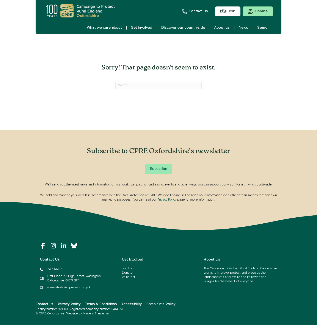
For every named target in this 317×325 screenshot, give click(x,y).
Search (263, 28)
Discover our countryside (183, 28)
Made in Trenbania (96, 313)
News (243, 28)
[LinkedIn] (64, 246)
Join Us (127, 268)
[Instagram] (53, 246)
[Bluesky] (74, 246)
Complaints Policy (161, 304)
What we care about (104, 28)
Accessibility (131, 304)
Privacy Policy (166, 199)
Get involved (141, 28)
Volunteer (128, 277)
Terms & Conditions (101, 304)
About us (222, 28)
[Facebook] (43, 246)
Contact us (44, 304)
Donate (127, 272)
